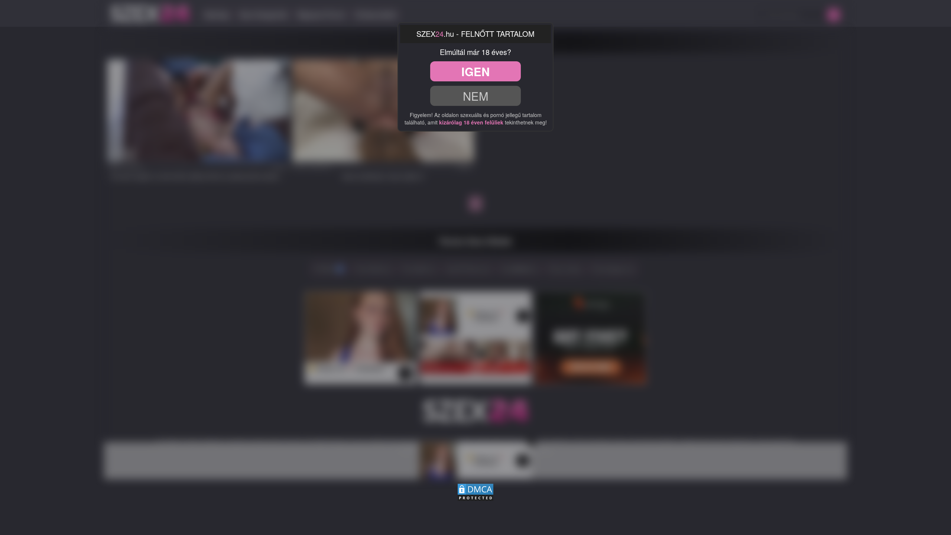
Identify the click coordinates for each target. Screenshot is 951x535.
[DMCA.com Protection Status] (475, 490)
